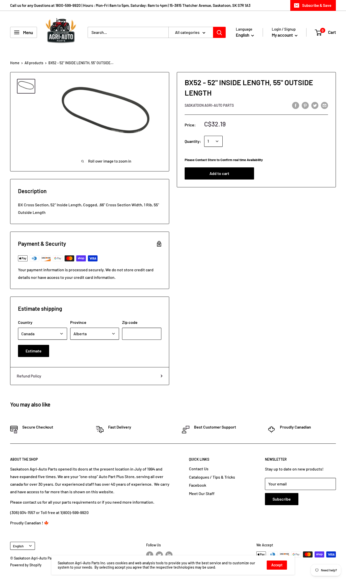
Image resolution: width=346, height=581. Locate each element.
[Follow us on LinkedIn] (168, 554)
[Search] (219, 32)
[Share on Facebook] (295, 105)
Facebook (197, 485)
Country (25, 322)
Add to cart (219, 173)
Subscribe (282, 499)
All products (34, 63)
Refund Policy (29, 375)
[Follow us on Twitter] (159, 554)
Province (78, 322)
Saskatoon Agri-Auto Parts (209, 105)
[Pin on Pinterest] (305, 105)
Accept (276, 565)
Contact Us (198, 468)
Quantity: (193, 141)
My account (283, 34)
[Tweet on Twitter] (314, 105)
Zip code (130, 322)
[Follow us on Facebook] (149, 554)
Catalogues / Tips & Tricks (212, 477)
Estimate (34, 350)
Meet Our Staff (202, 493)
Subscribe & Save (316, 5)
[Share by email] (324, 105)
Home (15, 63)
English (18, 546)
